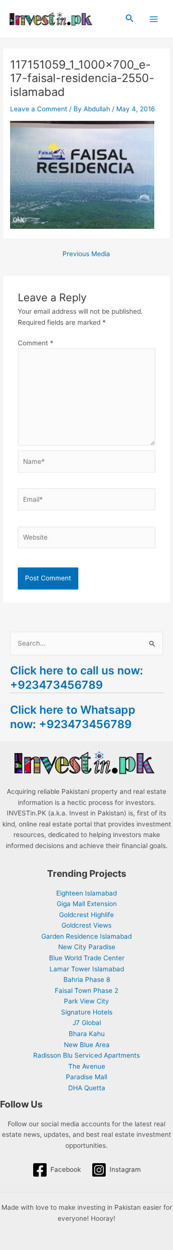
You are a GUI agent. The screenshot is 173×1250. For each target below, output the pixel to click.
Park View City (86, 1001)
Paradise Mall (86, 1077)
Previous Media (86, 254)
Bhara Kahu (87, 1034)
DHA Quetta (86, 1088)
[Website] (87, 539)
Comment (35, 343)
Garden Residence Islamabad (86, 936)
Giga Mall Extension (87, 904)
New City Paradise (86, 947)
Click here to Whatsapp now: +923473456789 (73, 717)
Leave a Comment (38, 109)
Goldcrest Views (86, 925)
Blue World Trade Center (86, 958)
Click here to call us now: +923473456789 (76, 677)
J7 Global (87, 1022)
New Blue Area (87, 1045)
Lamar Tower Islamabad (86, 969)
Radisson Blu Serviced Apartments (86, 1055)
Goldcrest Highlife (86, 915)
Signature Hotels (86, 1012)
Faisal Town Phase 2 (86, 990)
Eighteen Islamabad (86, 893)
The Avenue (86, 1066)
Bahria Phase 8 (86, 979)
